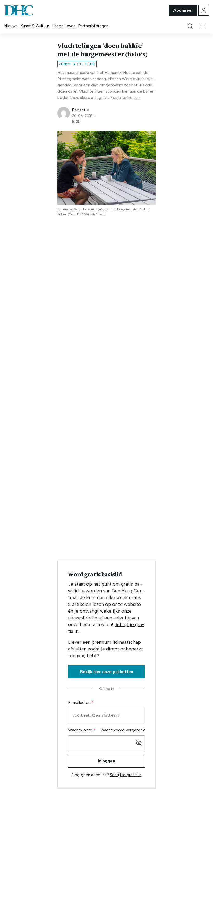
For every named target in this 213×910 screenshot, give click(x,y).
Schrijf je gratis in (126, 774)
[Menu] (202, 26)
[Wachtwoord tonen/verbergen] (139, 743)
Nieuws (11, 25)
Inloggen (106, 760)
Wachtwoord (81, 730)
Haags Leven (64, 25)
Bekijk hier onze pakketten (106, 671)
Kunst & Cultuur (34, 25)
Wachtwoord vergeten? (122, 730)
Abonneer (183, 10)
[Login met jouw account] (203, 10)
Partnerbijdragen (93, 25)
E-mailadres (79, 702)
